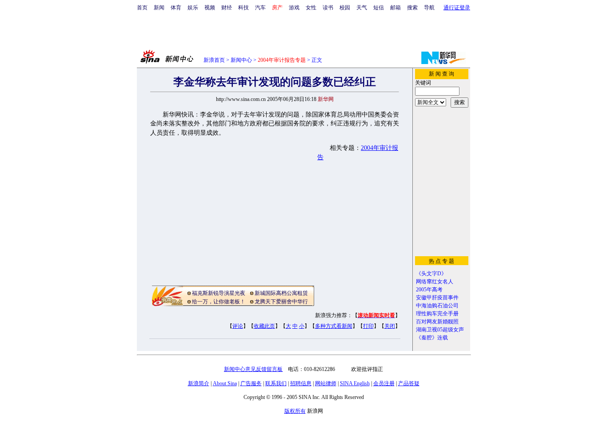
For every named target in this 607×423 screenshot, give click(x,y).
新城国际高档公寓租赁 (281, 293)
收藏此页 (264, 326)
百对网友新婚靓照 (437, 321)
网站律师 (325, 383)
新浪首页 (214, 60)
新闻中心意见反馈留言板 (253, 369)
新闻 (159, 7)
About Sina (225, 383)
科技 (243, 7)
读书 (328, 7)
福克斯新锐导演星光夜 (218, 293)
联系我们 (276, 383)
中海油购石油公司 (437, 305)
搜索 (412, 7)
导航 (429, 7)
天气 (361, 7)
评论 (237, 326)
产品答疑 (408, 383)
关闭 (389, 326)
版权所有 (295, 411)
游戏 (294, 7)
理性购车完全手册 (437, 313)
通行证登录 (456, 7)
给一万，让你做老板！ (218, 301)
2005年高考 (429, 289)
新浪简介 (198, 383)
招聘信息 (300, 383)
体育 (176, 7)
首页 (142, 7)
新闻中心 (241, 60)
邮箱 (395, 7)
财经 (226, 7)
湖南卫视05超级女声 (440, 329)
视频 (209, 7)
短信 (378, 7)
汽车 (260, 7)
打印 (368, 326)
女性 (311, 7)
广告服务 (251, 383)
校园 (344, 7)
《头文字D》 (431, 273)
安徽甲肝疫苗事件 (437, 297)
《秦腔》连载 (432, 337)
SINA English (355, 383)
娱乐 (193, 7)
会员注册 (384, 383)
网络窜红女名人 (434, 281)
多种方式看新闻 (333, 326)
